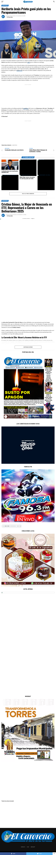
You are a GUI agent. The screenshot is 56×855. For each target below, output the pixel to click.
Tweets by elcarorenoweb (7, 801)
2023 (28, 62)
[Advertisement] (27, 94)
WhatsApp (33, 847)
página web (19, 70)
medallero (25, 108)
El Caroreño (10, 17)
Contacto (23, 847)
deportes (15, 145)
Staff (28, 847)
